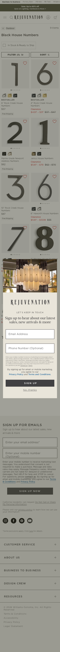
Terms (30, 365)
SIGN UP (30, 383)
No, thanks (30, 390)
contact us (24, 365)
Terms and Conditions (39, 374)
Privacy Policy (16, 374)
